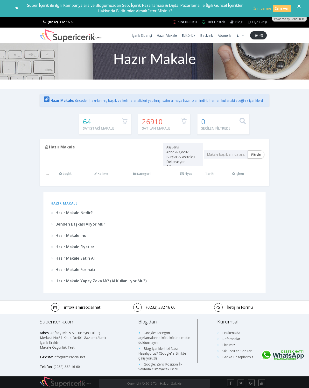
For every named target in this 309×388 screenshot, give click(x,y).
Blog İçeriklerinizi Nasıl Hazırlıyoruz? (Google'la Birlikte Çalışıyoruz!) (162, 353)
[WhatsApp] (282, 355)
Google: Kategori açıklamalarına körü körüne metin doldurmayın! (164, 337)
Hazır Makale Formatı (75, 269)
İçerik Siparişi (142, 35)
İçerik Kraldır (49, 342)
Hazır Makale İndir (72, 235)
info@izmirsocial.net (69, 357)
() (261, 35)
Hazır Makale (167, 35)
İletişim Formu (240, 307)
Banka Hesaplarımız (237, 357)
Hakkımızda (230, 332)
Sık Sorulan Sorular (236, 351)
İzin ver (282, 8)
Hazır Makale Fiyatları (75, 246)
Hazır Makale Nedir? (74, 212)
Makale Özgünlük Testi (57, 347)
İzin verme (262, 8)
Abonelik (224, 35)
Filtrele (256, 155)
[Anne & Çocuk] (183, 152)
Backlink (206, 35)
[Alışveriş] (183, 147)
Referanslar (230, 339)
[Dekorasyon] (183, 161)
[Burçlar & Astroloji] (183, 156)
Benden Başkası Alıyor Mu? (80, 224)
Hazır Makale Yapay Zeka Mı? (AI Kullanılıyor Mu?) (101, 281)
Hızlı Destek (215, 22)
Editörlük (188, 35)
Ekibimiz (228, 345)
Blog (238, 22)
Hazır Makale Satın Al (75, 258)
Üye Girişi (259, 22)
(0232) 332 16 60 (161, 307)
